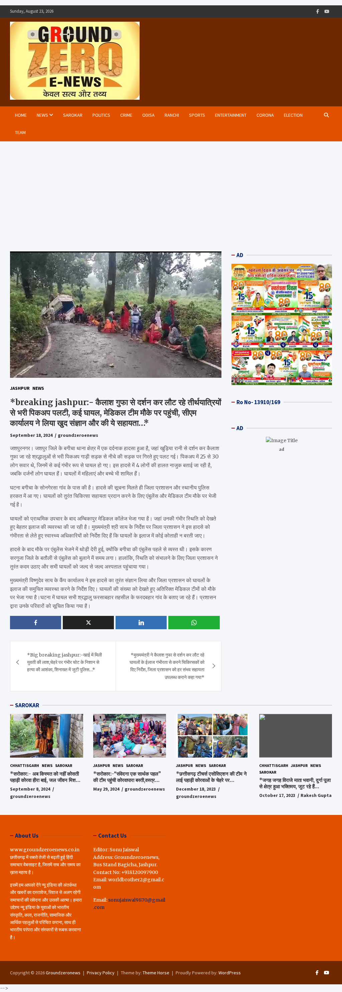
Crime (126, 115)
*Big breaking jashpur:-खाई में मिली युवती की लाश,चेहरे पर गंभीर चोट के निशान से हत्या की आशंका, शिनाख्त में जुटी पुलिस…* (64, 662)
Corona (265, 115)
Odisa (148, 115)
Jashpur (20, 388)
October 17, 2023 (277, 795)
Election (293, 115)
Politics (101, 115)
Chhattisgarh (24, 765)
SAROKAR (27, 705)
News (42, 115)
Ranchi (172, 115)
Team (20, 132)
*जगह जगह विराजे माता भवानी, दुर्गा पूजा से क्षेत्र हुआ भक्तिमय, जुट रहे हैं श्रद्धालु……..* (295, 786)
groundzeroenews (78, 435)
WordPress (229, 973)
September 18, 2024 (31, 435)
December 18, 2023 (196, 789)
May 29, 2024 (106, 789)
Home (21, 115)
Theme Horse (156, 973)
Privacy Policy (101, 973)
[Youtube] (327, 11)
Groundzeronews (63, 973)
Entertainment (230, 115)
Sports (197, 115)
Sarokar (72, 115)
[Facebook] (318, 11)
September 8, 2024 (30, 789)
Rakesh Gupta (316, 795)
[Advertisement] (171, 191)
